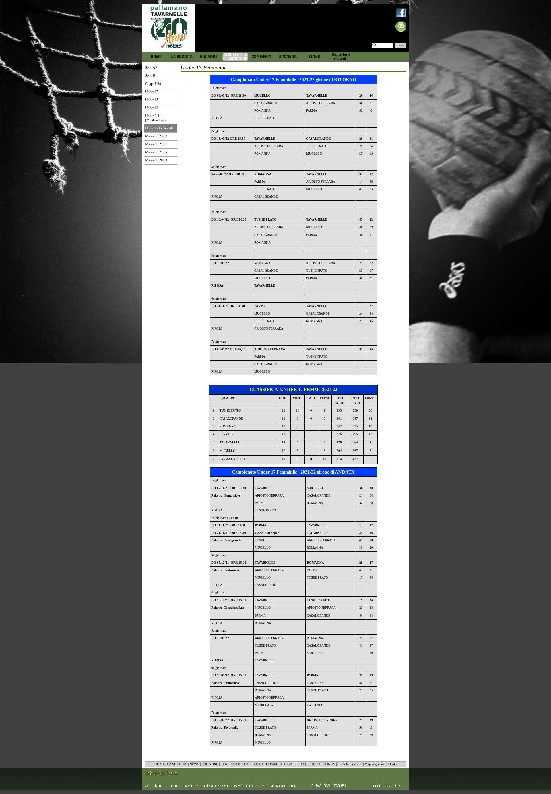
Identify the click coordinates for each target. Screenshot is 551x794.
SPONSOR (314, 764)
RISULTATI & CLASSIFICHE (242, 764)
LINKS (330, 764)
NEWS (194, 764)
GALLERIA (295, 764)
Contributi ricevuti (349, 764)
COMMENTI (275, 764)
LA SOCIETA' (177, 764)
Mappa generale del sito (380, 764)
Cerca (400, 45)
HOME (159, 764)
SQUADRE (209, 764)
